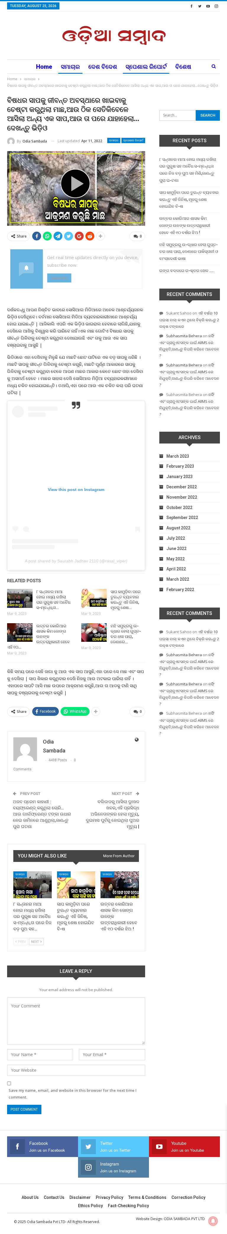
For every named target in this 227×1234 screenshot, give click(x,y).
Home (44, 66)
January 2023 (179, 476)
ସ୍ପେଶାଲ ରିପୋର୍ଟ (146, 66)
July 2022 (175, 538)
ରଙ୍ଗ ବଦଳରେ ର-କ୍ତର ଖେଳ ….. (187, 270)
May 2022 (175, 559)
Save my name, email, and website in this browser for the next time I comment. (73, 1093)
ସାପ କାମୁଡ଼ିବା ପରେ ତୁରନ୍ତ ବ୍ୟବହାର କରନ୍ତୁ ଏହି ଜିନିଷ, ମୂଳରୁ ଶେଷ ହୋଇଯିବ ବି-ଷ (189, 199)
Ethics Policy (90, 1205)
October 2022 (179, 507)
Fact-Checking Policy (128, 1205)
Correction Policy (188, 1197)
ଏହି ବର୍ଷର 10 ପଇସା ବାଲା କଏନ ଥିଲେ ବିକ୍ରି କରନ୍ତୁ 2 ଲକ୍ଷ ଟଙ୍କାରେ (189, 319)
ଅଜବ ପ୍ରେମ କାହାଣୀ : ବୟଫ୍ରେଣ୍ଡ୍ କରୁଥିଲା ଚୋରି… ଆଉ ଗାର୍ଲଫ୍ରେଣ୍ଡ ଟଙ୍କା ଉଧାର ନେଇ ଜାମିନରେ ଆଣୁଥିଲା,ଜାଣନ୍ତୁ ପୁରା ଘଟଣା (42, 814)
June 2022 (176, 548)
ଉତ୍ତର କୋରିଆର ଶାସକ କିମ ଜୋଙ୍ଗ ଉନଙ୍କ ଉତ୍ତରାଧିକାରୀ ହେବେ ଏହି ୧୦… (38, 636)
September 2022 (182, 517)
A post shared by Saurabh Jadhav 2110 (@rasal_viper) (76, 561)
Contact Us (54, 1197)
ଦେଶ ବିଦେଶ (102, 66)
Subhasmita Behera (184, 335)
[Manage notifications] (213, 1221)
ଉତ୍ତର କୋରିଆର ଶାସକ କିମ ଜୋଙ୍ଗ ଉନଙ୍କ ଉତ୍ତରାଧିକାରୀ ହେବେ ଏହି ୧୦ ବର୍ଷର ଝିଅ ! (184, 225)
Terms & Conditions (147, 1197)
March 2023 (177, 456)
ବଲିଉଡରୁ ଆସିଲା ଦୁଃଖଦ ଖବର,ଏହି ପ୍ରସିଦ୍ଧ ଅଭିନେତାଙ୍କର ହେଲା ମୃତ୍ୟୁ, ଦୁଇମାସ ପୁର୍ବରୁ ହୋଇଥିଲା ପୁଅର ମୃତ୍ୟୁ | (112, 814)
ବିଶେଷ (183, 66)
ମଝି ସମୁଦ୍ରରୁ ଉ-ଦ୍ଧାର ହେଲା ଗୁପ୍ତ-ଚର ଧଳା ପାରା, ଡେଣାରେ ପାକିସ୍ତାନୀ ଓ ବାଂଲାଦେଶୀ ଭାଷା (188, 251)
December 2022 (181, 487)
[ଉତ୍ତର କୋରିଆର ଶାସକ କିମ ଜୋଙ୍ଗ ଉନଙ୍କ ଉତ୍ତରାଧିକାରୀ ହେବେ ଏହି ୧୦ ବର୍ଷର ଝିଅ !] (20, 632)
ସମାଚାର (70, 66)
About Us (30, 1197)
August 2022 (178, 528)
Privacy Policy (109, 1197)
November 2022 (181, 497)
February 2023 (180, 466)
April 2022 (176, 569)
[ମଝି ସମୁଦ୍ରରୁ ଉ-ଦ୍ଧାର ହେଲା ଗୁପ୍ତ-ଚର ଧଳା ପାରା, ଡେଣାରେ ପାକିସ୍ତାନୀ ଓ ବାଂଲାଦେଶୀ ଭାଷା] (94, 632)
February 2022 (180, 589)
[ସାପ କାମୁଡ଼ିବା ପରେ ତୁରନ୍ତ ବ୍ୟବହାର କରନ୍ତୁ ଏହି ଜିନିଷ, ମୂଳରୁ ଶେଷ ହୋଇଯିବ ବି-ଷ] (94, 598)
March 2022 (177, 579)
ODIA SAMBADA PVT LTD (184, 1218)
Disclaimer (80, 1197)
